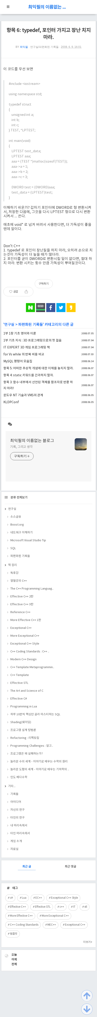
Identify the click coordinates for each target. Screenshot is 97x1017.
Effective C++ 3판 (21, 604)
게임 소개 (16, 841)
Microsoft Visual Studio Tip (28, 540)
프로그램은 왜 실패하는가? (26, 753)
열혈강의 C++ (18, 581)
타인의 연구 (17, 817)
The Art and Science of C (26, 691)
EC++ (38, 897)
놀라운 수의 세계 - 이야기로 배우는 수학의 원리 (39, 761)
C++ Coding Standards (24, 924)
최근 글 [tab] (26, 866)
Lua (24, 897)
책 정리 (12, 565)
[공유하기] (26, 291)
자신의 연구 (17, 810)
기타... (12, 786)
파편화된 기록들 (30, 325)
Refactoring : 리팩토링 (24, 738)
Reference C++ (20, 612)
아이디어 (15, 802)
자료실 (14, 849)
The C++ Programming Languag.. (31, 588)
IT (74, 906)
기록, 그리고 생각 (21, 447)
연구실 (9, 325)
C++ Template (19, 675)
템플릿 (13, 933)
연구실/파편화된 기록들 (44, 46)
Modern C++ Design (23, 659)
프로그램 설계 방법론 (23, 730)
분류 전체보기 (19, 497)
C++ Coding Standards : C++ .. (29, 651)
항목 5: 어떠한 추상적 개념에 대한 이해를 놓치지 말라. (38, 368)
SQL (13, 548)
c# (11, 897)
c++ (62, 906)
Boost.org (17, 524)
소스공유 (15, 517)
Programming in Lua (23, 706)
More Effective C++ (21, 915)
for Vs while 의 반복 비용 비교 (23, 354)
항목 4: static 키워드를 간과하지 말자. (28, 375)
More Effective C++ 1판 (25, 620)
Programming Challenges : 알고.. (31, 746)
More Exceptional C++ (24, 636)
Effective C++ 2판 (21, 596)
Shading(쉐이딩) (20, 722)
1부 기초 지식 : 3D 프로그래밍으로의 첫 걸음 (32, 340)
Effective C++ (18, 906)
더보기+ (87, 942)
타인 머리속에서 (20, 833)
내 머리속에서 (18, 825)
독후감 (14, 573)
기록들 (14, 794)
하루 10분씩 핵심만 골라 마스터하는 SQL (35, 714)
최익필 (24, 46)
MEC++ (51, 924)
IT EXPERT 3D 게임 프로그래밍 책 (26, 347)
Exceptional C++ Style (24, 643)
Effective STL (19, 683)
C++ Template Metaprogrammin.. (32, 667)
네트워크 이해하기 (21, 532)
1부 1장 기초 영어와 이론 (19, 333)
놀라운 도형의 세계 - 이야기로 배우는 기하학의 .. (39, 769)
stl (85, 906)
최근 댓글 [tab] (70, 866)
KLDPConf (11, 402)
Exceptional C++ (21, 628)
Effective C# (18, 698)
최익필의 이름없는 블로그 (48, 7)
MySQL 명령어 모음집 (17, 361)
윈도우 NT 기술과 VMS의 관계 (23, 395)
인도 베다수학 (18, 777)
